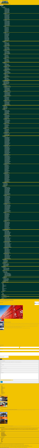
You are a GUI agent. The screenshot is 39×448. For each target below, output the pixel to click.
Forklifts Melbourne (5, 70)
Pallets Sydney (4, 128)
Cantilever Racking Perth (7, 164)
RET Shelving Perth (6, 218)
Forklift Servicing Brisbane (7, 69)
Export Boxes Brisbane (7, 15)
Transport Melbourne (5, 272)
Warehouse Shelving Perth (7, 220)
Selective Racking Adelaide (7, 143)
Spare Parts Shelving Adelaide (7, 193)
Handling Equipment (3, 387)
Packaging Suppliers (4, 84)
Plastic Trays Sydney (7, 37)
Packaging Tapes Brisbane (7, 89)
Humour (2, 439)
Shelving (3, 289)
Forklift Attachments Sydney (7, 79)
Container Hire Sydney (7, 254)
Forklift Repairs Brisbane (7, 68)
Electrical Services (4, 281)
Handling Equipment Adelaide (6, 81)
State (1, 366)
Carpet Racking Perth (7, 165)
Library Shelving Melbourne (7, 207)
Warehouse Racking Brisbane (7, 154)
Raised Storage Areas (4, 288)
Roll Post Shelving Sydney (7, 227)
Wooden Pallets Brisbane (7, 118)
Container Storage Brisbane (7, 238)
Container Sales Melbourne (7, 242)
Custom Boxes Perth (7, 27)
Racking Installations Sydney (7, 179)
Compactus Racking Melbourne (8, 157)
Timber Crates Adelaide (7, 44)
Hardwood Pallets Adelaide (7, 111)
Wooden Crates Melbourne (7, 53)
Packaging (3, 285)
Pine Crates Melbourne (7, 51)
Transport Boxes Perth (7, 31)
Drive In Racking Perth (7, 167)
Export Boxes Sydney (7, 34)
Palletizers (3, 286)
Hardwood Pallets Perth (7, 125)
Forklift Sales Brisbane (7, 67)
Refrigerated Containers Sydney (8, 258)
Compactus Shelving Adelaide (7, 188)
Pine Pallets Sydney (6, 130)
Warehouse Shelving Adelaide (7, 194)
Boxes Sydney (4, 32)
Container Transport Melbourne (8, 273)
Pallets (3, 287)
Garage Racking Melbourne (7, 159)
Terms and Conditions (4, 297)
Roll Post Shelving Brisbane (7, 201)
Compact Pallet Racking (3, 434)
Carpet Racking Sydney (7, 174)
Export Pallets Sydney (7, 129)
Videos (3, 293)
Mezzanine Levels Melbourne (6, 264)
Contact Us (2, 298)
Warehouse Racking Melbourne (8, 163)
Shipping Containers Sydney (6, 253)
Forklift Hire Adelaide (7, 64)
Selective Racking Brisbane (7, 152)
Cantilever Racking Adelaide (7, 137)
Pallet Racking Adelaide (5, 136)
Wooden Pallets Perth (7, 127)
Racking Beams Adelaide (7, 142)
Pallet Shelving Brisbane (7, 200)
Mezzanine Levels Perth (5, 265)
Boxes (3, 283)
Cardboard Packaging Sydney (7, 101)
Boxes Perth (4, 26)
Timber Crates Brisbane (7, 48)
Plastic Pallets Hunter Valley (7, 133)
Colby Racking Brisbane (7, 147)
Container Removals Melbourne (8, 245)
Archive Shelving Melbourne (7, 204)
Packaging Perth (5, 96)
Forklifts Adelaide (5, 63)
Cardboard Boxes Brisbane (7, 14)
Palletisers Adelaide (5, 106)
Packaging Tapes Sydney (7, 103)
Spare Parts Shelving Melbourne (8, 210)
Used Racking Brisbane (7, 153)
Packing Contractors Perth (6, 269)
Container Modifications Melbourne (8, 243)
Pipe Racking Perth (6, 169)
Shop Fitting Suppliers (4, 259)
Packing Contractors (4, 267)
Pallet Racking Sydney (5, 173)
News (1, 440)
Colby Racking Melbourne (7, 156)
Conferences (2, 438)
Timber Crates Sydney (7, 60)
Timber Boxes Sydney (7, 39)
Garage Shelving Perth (7, 215)
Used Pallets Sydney (7, 131)
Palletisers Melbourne (5, 107)
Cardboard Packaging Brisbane (8, 87)
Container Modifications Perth (7, 249)
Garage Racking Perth (7, 168)
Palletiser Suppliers (4, 105)
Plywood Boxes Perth (7, 29)
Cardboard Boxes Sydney (7, 33)
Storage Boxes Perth (7, 30)
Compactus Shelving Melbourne (8, 205)
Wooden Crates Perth (7, 57)
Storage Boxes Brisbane (7, 18)
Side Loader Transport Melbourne (8, 275)
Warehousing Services (3, 266)
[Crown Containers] (3, 423)
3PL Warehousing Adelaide (6, 278)
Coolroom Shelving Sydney (7, 223)
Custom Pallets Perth (7, 124)
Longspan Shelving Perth (7, 216)
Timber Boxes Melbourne (7, 24)
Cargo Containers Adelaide (7, 234)
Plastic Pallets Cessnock (7, 134)
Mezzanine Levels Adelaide (6, 263)
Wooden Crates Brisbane (7, 49)
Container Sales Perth (7, 248)
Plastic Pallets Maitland (7, 135)
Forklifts (3, 284)
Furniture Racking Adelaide (7, 140)
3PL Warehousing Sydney (5, 280)
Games (3, 294)
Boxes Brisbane (5, 13)
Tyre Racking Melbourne (7, 162)
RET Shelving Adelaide (7, 192)
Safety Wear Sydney (5, 185)
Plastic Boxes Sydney (7, 35)
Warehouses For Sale (4, 295)
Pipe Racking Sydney (7, 178)
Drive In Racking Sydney (7, 176)
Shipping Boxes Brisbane (7, 17)
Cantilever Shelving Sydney (7, 222)
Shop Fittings (3, 290)
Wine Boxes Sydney (6, 40)
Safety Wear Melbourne (5, 184)
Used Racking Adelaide (7, 144)
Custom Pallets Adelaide (7, 110)
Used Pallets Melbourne (7, 122)
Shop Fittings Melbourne (5, 261)
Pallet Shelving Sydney (7, 226)
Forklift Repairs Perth (7, 75)
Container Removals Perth (7, 251)
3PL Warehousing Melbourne (6, 279)
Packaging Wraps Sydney (7, 104)
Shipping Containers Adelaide (6, 230)
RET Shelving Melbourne (7, 209)
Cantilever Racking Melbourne (7, 155)
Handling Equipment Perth (6, 83)
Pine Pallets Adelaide (7, 112)
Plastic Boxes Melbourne (7, 22)
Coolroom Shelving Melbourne (7, 206)
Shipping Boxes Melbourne (7, 23)
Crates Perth (4, 54)
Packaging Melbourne (5, 91)
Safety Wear (2, 390)
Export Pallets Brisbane (7, 115)
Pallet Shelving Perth (7, 217)
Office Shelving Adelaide (7, 191)
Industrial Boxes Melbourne (7, 21)
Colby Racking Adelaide (7, 138)
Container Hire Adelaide (7, 231)
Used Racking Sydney (7, 181)
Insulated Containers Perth (7, 252)
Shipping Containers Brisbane (6, 236)
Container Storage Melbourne (7, 244)
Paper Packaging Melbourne (7, 93)
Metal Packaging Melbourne (7, 92)
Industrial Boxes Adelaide (7, 9)
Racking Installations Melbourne (8, 161)
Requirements (2, 372)
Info (2, 292)
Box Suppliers (3, 7)
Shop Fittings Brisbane (5, 260)
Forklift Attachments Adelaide (7, 65)
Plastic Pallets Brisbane (7, 116)
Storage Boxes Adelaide (7, 11)
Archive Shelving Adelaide (7, 187)
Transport (3, 291)
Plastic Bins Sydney (6, 36)
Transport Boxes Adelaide (7, 12)
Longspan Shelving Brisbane (7, 199)
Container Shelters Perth (7, 250)
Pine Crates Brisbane (7, 47)
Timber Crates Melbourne (7, 52)
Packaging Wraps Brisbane (7, 90)
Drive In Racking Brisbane (7, 149)
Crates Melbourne (5, 50)
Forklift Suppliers (4, 62)
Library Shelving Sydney (7, 224)
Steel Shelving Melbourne (7, 211)
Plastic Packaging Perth (7, 98)
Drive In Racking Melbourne (7, 158)
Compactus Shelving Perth (7, 214)
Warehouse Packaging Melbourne (8, 95)
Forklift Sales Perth (6, 74)
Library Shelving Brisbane (7, 198)
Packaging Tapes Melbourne (7, 94)
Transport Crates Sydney (7, 61)
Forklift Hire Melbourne (7, 71)
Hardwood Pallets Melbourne (7, 120)
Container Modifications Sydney (8, 255)
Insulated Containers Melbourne (8, 246)
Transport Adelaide (5, 271)
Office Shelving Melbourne (7, 208)
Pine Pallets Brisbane (7, 117)
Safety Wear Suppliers (4, 182)
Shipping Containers (3, 392)
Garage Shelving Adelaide (7, 189)
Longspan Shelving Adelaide (7, 190)
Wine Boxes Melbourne (7, 25)
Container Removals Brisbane (7, 239)
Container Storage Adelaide (7, 232)
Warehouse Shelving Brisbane (7, 203)
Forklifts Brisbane (5, 66)
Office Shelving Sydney (7, 225)
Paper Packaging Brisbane (7, 88)
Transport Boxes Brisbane (7, 19)
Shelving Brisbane (5, 195)
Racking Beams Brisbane (7, 151)
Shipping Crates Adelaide (7, 43)
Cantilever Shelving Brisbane (7, 196)
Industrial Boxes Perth (7, 28)
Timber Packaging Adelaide (7, 85)
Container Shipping (3, 432)
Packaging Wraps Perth (7, 99)
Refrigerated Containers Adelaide (8, 235)
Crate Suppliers (3, 41)
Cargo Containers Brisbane (7, 240)
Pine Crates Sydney (6, 59)
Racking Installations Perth (7, 170)
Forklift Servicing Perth (7, 76)
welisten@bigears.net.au (5, 4)
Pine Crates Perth (6, 55)
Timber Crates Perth (7, 56)
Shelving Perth (4, 212)
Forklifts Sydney (5, 77)
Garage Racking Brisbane (7, 150)
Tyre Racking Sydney (7, 180)
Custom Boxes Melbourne (7, 20)
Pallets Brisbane (5, 114)
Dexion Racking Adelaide (7, 139)
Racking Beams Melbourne (7, 160)
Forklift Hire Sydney (6, 78)
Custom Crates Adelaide (7, 42)
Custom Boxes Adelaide (7, 8)
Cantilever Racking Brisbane (7, 146)
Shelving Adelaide (5, 186)
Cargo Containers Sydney (7, 257)
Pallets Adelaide (5, 109)
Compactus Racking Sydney (7, 175)
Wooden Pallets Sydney (7, 132)
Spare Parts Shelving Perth (7, 219)
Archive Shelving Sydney (7, 221)
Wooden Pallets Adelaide (7, 113)
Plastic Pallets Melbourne (7, 121)
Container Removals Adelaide (7, 233)
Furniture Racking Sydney (7, 177)
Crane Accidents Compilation (4, 435)
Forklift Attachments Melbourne (8, 72)
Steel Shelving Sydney (7, 228)
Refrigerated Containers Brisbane (8, 241)
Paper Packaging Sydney (7, 102)
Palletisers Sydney (5, 108)
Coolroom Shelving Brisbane (7, 197)
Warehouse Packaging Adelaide (8, 86)
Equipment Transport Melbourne (8, 274)
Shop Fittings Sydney (5, 262)
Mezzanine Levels (3, 393)
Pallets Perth (4, 123)
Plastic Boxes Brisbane (7, 16)
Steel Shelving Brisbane (7, 202)
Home (1, 6)
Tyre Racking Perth (6, 171)
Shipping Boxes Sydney (7, 38)
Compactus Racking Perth (7, 166)
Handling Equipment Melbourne (6, 82)
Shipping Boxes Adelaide (7, 10)
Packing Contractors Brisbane (6, 268)
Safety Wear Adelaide (5, 183)
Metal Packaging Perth (7, 97)
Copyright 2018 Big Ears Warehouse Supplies (4, 447)
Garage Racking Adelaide (7, 141)
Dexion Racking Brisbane (7, 148)
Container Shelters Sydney (7, 256)
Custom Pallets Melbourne (7, 119)
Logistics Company (3, 433)
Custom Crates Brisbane (7, 46)
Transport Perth (5, 276)
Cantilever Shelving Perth (7, 213)
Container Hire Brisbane (7, 237)
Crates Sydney (4, 58)
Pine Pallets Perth (6, 126)
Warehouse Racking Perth (7, 172)
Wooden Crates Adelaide (7, 45)
